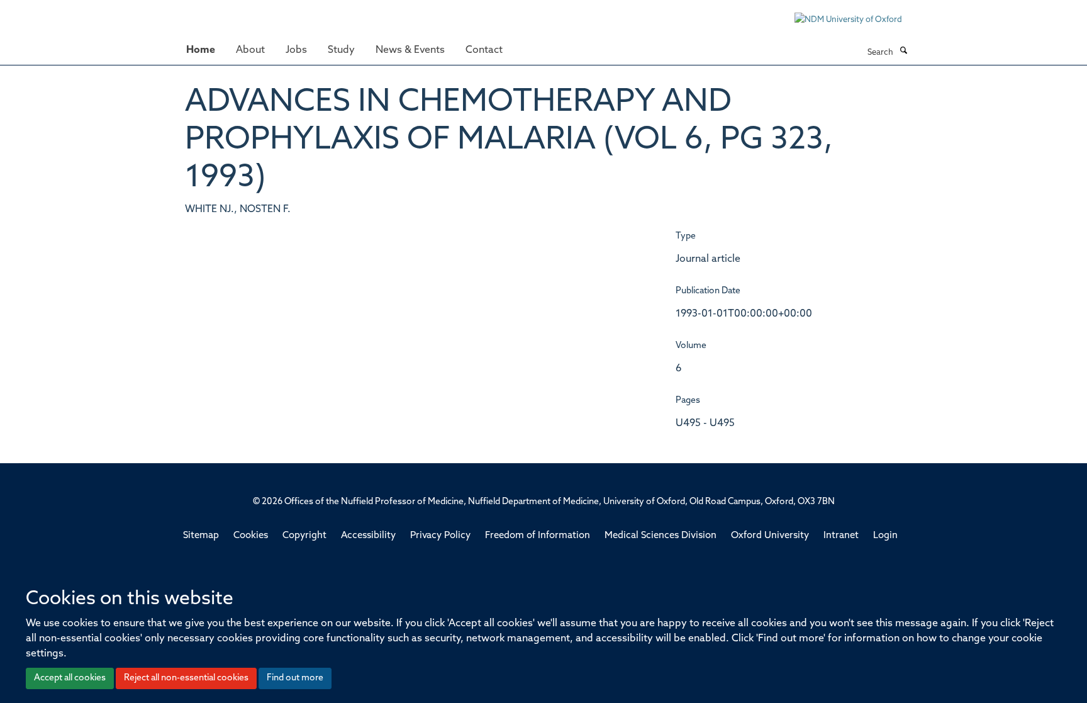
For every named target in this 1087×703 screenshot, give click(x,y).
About (250, 50)
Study (341, 50)
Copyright (304, 536)
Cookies (250, 536)
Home (200, 50)
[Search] (903, 52)
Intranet (841, 536)
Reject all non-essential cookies (186, 678)
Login (885, 536)
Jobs (296, 50)
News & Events (410, 50)
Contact (484, 50)
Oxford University (770, 536)
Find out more (295, 678)
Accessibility (368, 536)
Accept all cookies (70, 678)
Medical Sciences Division (660, 536)
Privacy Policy (440, 536)
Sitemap (201, 536)
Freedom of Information (537, 536)
